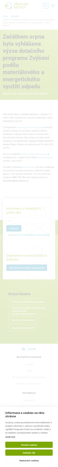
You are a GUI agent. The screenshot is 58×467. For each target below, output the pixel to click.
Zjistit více (10, 436)
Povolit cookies (29, 444)
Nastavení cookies (29, 460)
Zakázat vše (29, 452)
